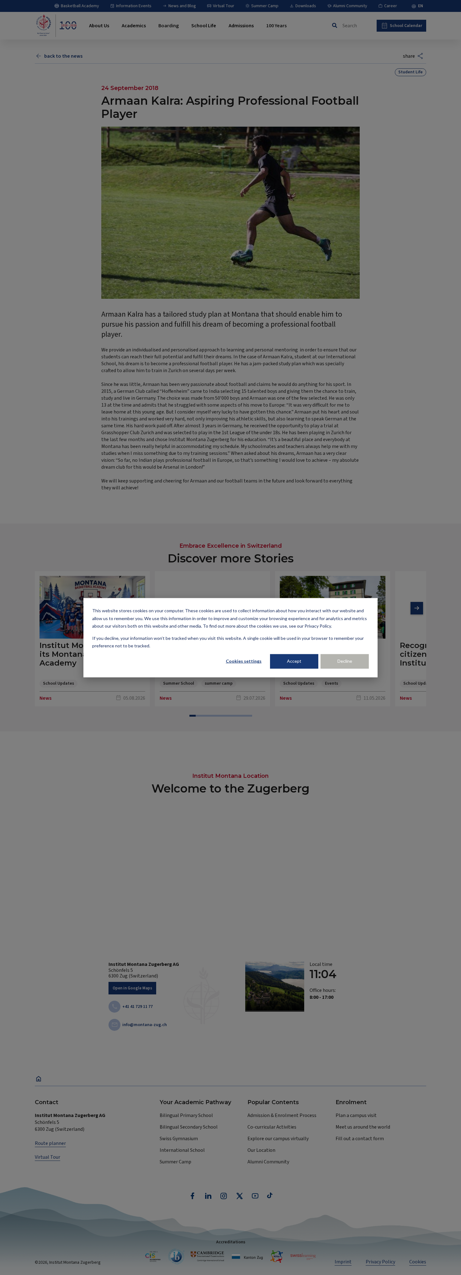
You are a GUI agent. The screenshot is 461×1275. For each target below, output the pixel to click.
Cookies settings (244, 661)
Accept (294, 661)
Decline (344, 661)
